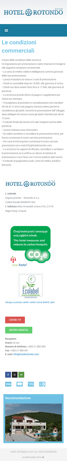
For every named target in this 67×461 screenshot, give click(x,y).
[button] (6, 30)
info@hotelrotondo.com (26, 354)
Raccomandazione (18, 398)
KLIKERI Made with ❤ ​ (33, 457)
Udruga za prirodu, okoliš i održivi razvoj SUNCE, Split (29, 302)
